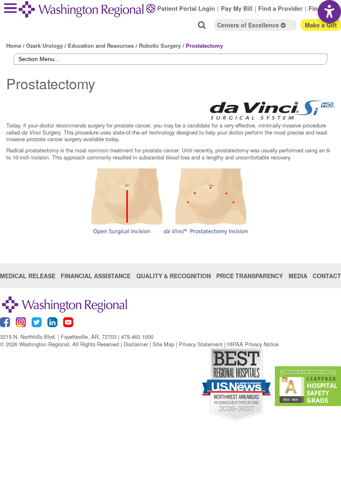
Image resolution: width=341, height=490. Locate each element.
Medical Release (27, 276)
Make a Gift (321, 25)
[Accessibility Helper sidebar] (329, 11)
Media (298, 276)
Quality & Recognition (173, 276)
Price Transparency (249, 276)
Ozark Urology (44, 45)
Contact (327, 276)
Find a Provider (280, 8)
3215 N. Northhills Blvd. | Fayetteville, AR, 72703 (58, 337)
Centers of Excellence (249, 25)
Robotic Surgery (160, 45)
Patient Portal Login (186, 8)
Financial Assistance (96, 276)
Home (13, 45)
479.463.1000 (137, 337)
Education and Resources (101, 45)
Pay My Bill (236, 8)
